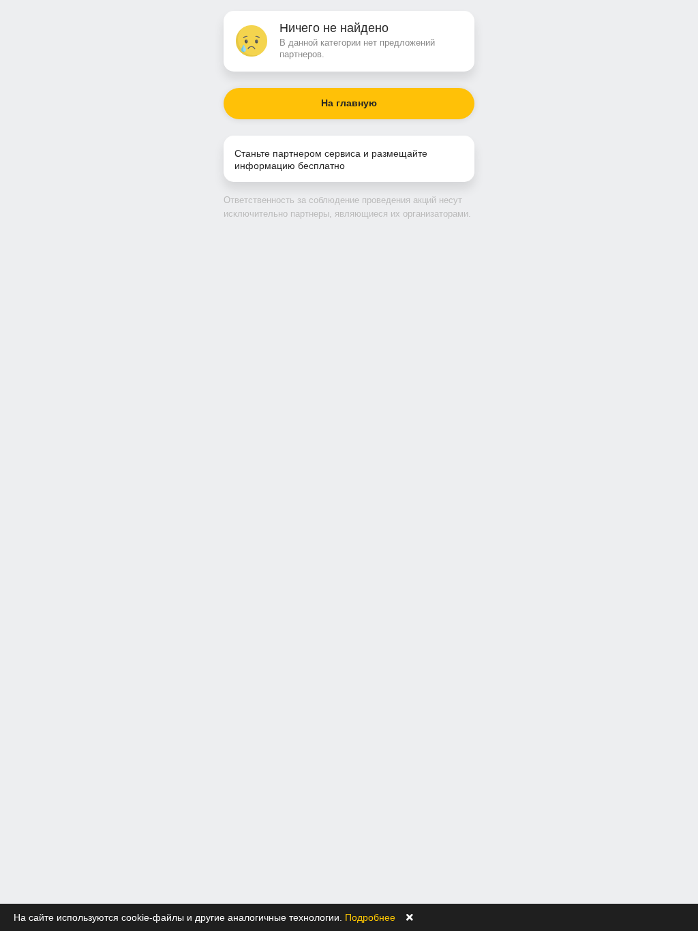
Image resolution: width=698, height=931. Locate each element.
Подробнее (370, 917)
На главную (349, 102)
